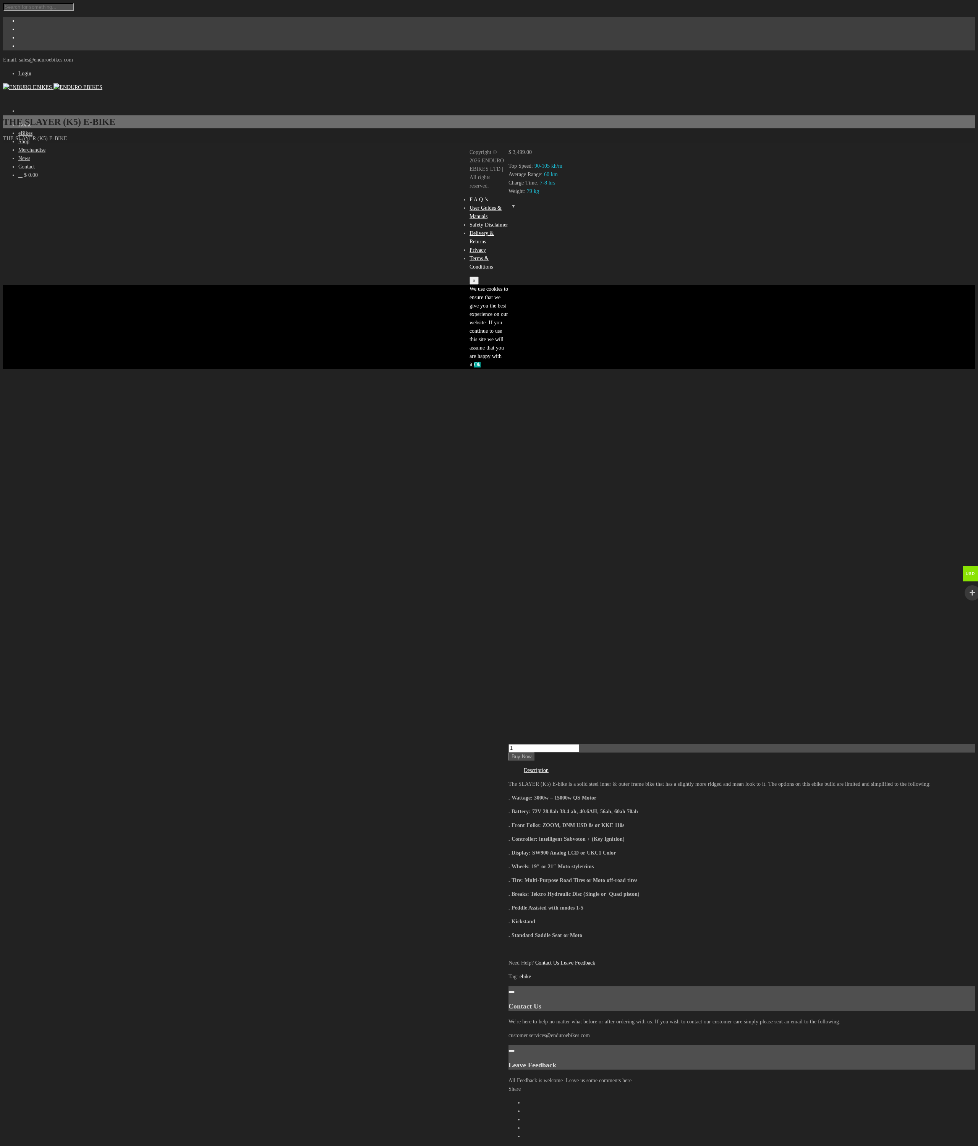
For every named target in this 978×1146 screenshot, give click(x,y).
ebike (525, 976)
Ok (477, 364)
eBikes (25, 133)
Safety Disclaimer (489, 225)
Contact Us (547, 963)
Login (24, 73)
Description (536, 770)
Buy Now (521, 756)
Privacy (478, 250)
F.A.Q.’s (479, 199)
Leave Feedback (577, 963)
